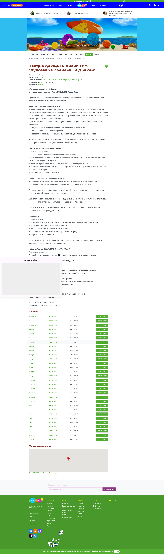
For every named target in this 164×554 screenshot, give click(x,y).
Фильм (49, 513)
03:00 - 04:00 (53, 355)
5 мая (30, 405)
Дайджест (34, 54)
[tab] (110, 500)
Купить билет (102, 316)
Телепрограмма (49, 5)
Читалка (80, 519)
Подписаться (109, 489)
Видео (70, 5)
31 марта (31, 367)
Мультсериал (51, 521)
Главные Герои (34, 513)
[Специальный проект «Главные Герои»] (115, 4)
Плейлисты (97, 506)
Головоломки (67, 517)
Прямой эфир (30, 260)
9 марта (31, 342)
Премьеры (81, 509)
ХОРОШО (116, 551)
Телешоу (50, 523)
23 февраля (32, 316)
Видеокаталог (98, 503)
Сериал (49, 515)
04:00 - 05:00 (53, 321)
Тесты (79, 516)
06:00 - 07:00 (53, 325)
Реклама (32, 520)
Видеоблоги (97, 509)
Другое (88, 54)
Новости (61, 5)
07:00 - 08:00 (53, 363)
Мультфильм (51, 518)
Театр (53, 54)
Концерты (44, 54)
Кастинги (80, 514)
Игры (93, 5)
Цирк (60, 54)
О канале (32, 517)
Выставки (68, 54)
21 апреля (32, 393)
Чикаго (8, 5)
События (80, 506)
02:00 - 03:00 (53, 316)
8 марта (31, 329)
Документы (33, 524)
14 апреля (32, 380)
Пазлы (64, 515)
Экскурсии (79, 54)
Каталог (97, 54)
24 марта (31, 355)
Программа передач (51, 509)
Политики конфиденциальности (104, 551)
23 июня (31, 431)
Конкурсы (103, 5)
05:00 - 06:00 (53, 359)
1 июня (31, 418)
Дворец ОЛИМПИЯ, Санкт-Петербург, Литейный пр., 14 (43, 473)
